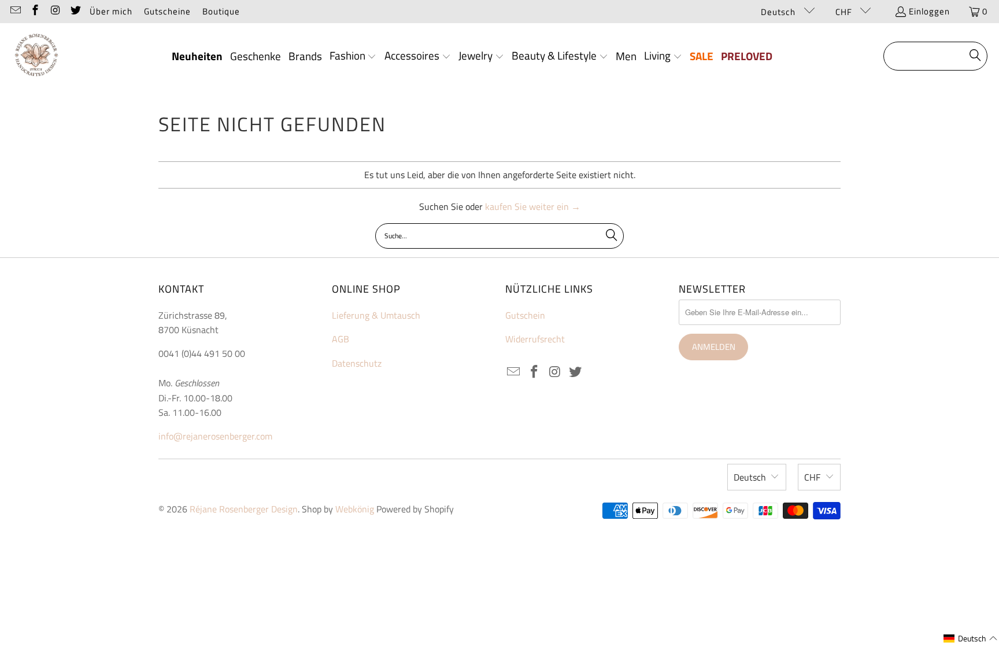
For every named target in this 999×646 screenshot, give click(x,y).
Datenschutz (357, 363)
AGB (340, 339)
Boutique (221, 11)
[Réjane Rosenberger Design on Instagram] (55, 11)
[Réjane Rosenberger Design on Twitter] (75, 11)
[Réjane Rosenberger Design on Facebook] (35, 11)
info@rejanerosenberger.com (215, 436)
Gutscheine (167, 11)
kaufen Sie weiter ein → (532, 206)
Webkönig (354, 509)
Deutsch (779, 12)
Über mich (111, 11)
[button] (353, 56)
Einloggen (929, 11)
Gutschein (525, 315)
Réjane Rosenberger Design (244, 509)
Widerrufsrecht (535, 339)
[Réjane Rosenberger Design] (36, 56)
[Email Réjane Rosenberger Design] (15, 11)
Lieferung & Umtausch (376, 315)
